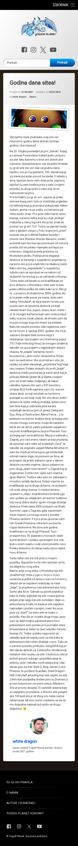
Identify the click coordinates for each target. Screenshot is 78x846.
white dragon (19, 97)
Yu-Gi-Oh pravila (19, 782)
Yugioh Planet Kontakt (25, 813)
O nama (12, 792)
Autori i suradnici (20, 803)
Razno (33, 97)
